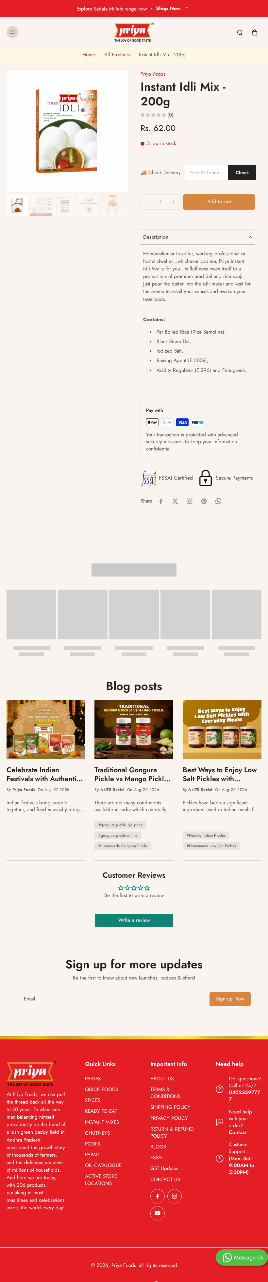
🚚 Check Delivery (161, 172)
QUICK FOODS (101, 1089)
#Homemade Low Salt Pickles (211, 846)
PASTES (93, 1078)
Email (29, 999)
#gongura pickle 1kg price (120, 825)
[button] (219, 202)
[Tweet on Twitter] (175, 501)
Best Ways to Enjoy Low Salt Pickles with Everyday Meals (220, 774)
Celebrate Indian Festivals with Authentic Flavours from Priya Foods (43, 774)
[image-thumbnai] (17, 205)
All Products (117, 54)
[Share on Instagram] (189, 501)
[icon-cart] (254, 32)
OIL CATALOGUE (103, 1165)
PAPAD (92, 1154)
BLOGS (158, 1147)
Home (88, 54)
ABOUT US (162, 1078)
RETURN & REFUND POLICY (171, 1133)
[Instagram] (174, 1196)
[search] (240, 32)
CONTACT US (165, 1179)
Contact (238, 1132)
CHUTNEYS (97, 1133)
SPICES (92, 1100)
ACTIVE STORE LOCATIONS (101, 1180)
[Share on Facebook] (161, 501)
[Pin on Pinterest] (204, 501)
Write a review (134, 920)
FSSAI (156, 1157)
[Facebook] (157, 1196)
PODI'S (92, 1144)
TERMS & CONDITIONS (165, 1093)
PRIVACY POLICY (169, 1118)
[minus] (147, 202)
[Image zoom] (67, 131)
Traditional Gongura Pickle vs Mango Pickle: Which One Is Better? (132, 774)
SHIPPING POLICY (170, 1107)
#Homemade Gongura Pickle (122, 846)
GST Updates (164, 1168)
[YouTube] (157, 1213)
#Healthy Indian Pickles (206, 835)
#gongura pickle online (117, 835)
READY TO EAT (101, 1111)
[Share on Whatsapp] (218, 501)
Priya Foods (153, 74)
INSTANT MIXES (102, 1122)
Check (242, 172)
